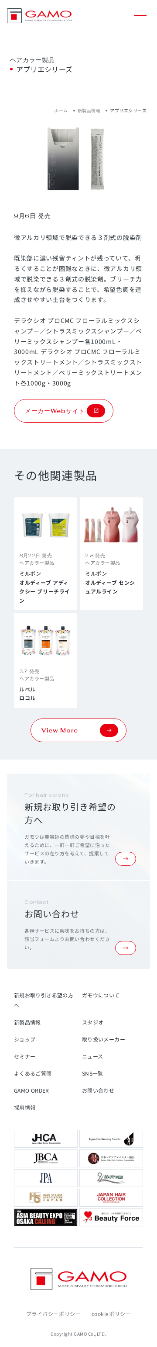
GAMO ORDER (31, 1090)
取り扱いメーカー (103, 1039)
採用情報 (24, 1107)
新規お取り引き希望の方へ (43, 1000)
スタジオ (92, 1022)
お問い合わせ (98, 1090)
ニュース (92, 1056)
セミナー (24, 1056)
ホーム (61, 110)
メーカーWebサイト (55, 411)
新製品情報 (89, 110)
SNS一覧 (92, 1073)
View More (59, 730)
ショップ (24, 1039)
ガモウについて (101, 995)
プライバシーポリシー (53, 1313)
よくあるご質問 (33, 1073)
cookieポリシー (111, 1313)
